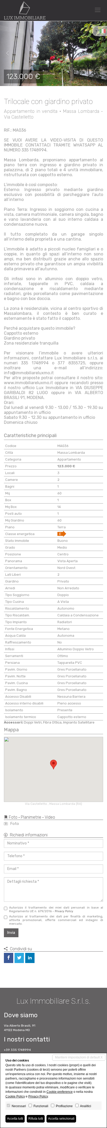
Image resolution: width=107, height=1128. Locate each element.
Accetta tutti (15, 1118)
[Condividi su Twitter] (19, 958)
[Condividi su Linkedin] (30, 958)
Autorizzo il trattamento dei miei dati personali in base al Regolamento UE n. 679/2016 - (56, 909)
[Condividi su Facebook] (8, 958)
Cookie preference (59, 1092)
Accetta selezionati (61, 1118)
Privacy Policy (64, 911)
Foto (14, 823)
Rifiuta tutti (35, 1118)
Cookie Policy (15, 1096)
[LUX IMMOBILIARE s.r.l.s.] (24, 10)
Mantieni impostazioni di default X (79, 1057)
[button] (5, 53)
